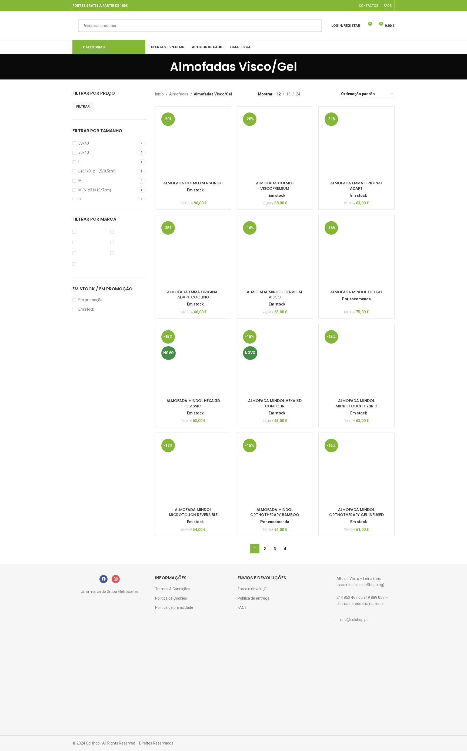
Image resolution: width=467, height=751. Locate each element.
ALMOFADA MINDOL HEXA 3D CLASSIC (193, 403)
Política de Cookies (171, 598)
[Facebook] (103, 579)
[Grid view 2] (312, 94)
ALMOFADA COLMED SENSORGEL (193, 183)
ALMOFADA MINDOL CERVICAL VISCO (275, 294)
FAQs (242, 607)
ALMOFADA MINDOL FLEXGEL (356, 292)
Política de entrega (253, 598)
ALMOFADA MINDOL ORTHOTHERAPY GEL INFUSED (356, 512)
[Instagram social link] (349, 6)
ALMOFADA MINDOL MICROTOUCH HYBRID (356, 403)
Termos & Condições (172, 589)
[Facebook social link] (342, 6)
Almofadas (179, 94)
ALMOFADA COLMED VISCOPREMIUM (274, 185)
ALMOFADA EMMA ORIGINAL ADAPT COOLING (193, 294)
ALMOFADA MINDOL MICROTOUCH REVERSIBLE (193, 512)
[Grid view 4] (329, 94)
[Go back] (163, 66)
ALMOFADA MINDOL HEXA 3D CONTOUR (275, 403)
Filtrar (83, 106)
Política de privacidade (174, 607)
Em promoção (90, 300)
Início (160, 94)
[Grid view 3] (321, 94)
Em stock (86, 309)
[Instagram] (116, 579)
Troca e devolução (253, 589)
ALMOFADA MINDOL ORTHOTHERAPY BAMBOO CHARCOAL (274, 515)
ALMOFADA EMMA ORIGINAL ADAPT (356, 185)
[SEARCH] (315, 25)
